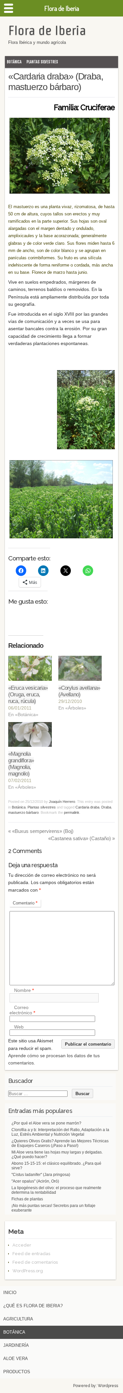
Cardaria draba (87, 807)
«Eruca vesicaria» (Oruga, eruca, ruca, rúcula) (28, 694)
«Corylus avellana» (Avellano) (79, 691)
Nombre (24, 990)
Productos (16, 1371)
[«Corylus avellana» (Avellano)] (80, 668)
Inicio (9, 1292)
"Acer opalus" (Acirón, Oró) (35, 1181)
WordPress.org (27, 1270)
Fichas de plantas (27, 1199)
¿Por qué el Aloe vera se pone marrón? (46, 1123)
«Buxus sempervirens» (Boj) (40, 831)
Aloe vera (15, 1358)
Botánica (14, 61)
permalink (71, 812)
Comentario (25, 903)
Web (19, 1026)
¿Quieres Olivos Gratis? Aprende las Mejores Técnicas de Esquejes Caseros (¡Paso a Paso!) (60, 1143)
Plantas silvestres (42, 61)
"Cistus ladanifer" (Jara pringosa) (40, 1174)
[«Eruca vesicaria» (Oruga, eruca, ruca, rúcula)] (30, 668)
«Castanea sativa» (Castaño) (81, 838)
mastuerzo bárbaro (23, 812)
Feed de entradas (31, 1253)
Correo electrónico (22, 1010)
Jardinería (16, 1345)
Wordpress (108, 1385)
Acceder (21, 1245)
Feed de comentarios (35, 1262)
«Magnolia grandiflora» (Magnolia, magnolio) (21, 764)
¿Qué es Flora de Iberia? (33, 1305)
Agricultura (18, 1318)
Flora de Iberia (47, 30)
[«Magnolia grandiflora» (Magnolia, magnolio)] (30, 734)
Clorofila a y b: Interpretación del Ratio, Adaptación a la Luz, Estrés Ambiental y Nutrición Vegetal (60, 1132)
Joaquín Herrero (62, 802)
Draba (106, 807)
